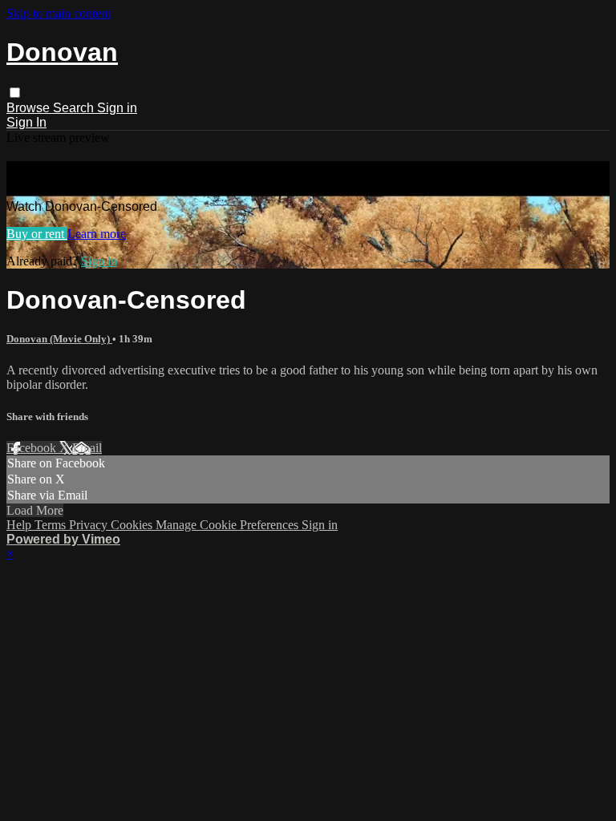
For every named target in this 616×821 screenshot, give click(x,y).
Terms (51, 525)
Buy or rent (36, 234)
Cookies (133, 525)
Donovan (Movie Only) (59, 339)
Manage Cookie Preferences (229, 525)
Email (87, 448)
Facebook (32, 448)
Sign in (117, 108)
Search (75, 108)
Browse (29, 108)
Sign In (26, 122)
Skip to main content (58, 13)
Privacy (90, 525)
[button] (15, 92)
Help (20, 525)
